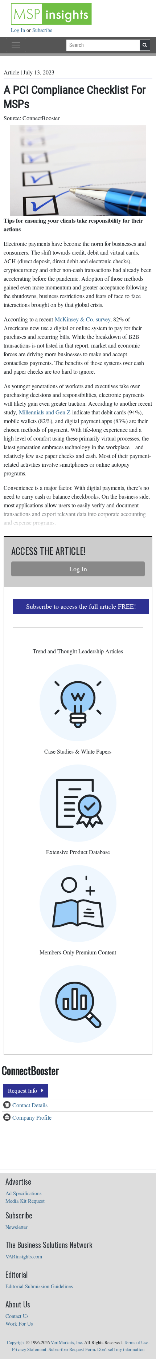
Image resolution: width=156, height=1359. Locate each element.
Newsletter (16, 1227)
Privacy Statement (29, 1349)
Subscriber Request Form (72, 1349)
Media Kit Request (25, 1200)
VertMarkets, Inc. (67, 1342)
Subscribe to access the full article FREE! (81, 606)
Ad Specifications (23, 1193)
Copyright (16, 1342)
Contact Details (30, 1105)
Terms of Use (136, 1342)
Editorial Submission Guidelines (39, 1286)
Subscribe (42, 30)
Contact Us (17, 1316)
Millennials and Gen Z (44, 412)
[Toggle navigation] (16, 45)
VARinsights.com (23, 1256)
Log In (18, 30)
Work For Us (19, 1323)
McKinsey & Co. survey (82, 319)
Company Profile (32, 1117)
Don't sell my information (120, 1349)
